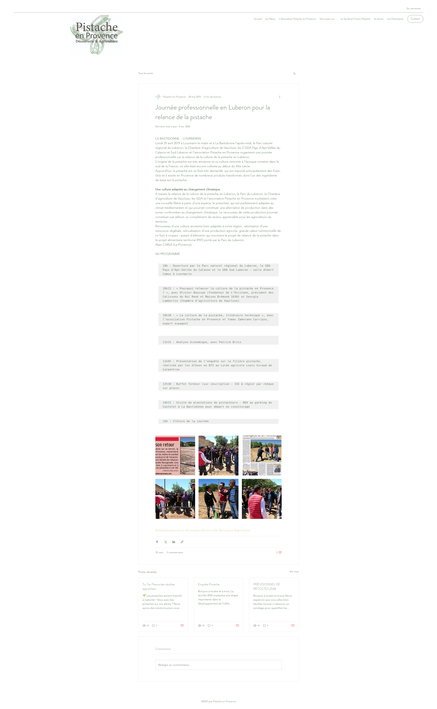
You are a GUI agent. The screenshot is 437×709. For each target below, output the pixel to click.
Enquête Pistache (208, 584)
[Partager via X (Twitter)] (165, 541)
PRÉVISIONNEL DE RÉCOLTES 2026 (266, 586)
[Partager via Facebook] (157, 541)
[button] (294, 73)
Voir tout (294, 571)
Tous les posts (145, 73)
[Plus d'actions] (280, 97)
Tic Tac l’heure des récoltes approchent (159, 586)
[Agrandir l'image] (175, 455)
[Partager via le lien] (182, 541)
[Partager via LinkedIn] (173, 541)
